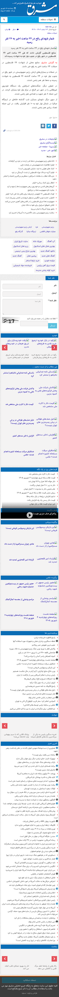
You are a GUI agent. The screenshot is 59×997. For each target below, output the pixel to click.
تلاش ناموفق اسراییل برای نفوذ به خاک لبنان (37, 205)
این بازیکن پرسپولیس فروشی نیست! (20, 528)
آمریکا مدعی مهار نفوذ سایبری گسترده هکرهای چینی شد (34, 907)
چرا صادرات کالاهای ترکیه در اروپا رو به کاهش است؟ (35, 940)
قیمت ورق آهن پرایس (46, 265)
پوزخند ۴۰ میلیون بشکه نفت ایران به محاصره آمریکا (36, 773)
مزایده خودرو (50, 260)
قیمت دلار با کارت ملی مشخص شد (19, 404)
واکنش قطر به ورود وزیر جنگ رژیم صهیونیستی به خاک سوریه (32, 648)
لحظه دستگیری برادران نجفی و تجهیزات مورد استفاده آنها (34, 641)
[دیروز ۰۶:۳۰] (43, 957)
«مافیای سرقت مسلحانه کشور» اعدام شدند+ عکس (19, 453)
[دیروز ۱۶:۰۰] (46, 588)
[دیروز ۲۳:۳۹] (29, 515)
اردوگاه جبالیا (31, 231)
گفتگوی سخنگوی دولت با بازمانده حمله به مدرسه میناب (34, 799)
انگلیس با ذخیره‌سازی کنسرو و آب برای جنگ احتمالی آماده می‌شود (30, 866)
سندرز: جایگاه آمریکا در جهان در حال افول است (37, 836)
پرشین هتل (31, 256)
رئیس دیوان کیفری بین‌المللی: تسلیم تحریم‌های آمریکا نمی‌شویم (31, 900)
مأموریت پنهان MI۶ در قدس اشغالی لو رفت (39, 821)
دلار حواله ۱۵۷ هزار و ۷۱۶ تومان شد (41, 481)
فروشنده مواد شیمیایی (22, 265)
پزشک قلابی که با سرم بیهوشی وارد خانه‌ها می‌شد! (16, 736)
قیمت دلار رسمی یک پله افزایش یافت (41, 500)
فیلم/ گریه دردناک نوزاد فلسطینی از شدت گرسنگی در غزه (33, 172)
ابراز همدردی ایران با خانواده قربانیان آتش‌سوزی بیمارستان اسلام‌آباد (29, 843)
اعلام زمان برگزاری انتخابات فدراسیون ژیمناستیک (37, 892)
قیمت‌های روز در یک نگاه (47, 469)
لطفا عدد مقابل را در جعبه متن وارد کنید (42, 318)
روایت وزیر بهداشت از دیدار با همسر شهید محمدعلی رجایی (33, 784)
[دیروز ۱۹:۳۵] (46, 377)
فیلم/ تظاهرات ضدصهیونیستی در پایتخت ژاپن (37, 164)
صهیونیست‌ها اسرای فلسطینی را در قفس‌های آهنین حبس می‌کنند (29, 201)
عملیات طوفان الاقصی (48, 231)
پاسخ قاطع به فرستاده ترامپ (44, 637)
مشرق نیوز (35, 7)
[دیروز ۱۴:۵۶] (46, 548)
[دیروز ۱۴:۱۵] (16, 725)
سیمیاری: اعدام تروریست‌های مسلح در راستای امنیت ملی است (31, 781)
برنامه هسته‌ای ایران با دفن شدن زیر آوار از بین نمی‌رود (34, 766)
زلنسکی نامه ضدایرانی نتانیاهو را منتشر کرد (18, 374)
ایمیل (54, 293)
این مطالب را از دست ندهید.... (44, 366)
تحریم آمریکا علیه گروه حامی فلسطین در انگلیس (37, 925)
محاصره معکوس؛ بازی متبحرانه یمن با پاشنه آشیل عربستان (33, 807)
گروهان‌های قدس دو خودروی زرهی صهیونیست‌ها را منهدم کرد (30, 186)
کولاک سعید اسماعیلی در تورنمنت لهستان (39, 788)
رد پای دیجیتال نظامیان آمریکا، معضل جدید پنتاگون (36, 936)
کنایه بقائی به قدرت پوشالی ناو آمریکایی (40, 777)
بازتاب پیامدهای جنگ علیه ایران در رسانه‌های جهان (36, 762)
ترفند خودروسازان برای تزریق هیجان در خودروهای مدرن (17, 356)
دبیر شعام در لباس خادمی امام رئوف (41, 697)
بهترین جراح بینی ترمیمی (25, 251)
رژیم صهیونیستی (48, 227)
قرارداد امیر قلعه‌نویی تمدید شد (21, 560)
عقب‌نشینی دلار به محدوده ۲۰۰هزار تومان (39, 489)
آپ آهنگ (51, 241)
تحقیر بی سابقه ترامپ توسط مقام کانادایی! (39, 705)
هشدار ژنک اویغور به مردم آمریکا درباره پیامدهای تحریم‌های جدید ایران (28, 903)
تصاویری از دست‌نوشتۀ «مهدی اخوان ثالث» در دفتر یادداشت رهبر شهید (32, 750)
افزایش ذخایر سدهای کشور (23, 436)
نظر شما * (52, 300)
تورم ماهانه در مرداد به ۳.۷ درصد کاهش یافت (37, 829)
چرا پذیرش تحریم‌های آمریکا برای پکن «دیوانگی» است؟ (34, 888)
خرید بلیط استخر (32, 260)
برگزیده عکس (51, 577)
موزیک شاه (37, 241)
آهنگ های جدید (48, 256)
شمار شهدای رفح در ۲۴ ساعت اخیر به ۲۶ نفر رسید (29, 40)
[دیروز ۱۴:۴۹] (46, 424)
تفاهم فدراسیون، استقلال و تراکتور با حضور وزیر (37, 929)
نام (55, 285)
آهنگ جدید (17, 256)
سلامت (54, 946)
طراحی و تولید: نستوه (29, 993)
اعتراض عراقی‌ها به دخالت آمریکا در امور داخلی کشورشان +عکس (31, 881)
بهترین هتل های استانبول (44, 246)
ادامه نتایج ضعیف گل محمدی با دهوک (41, 832)
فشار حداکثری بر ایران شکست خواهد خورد (39, 858)
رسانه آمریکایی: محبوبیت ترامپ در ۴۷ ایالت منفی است (34, 840)
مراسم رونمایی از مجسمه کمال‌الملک (19, 599)
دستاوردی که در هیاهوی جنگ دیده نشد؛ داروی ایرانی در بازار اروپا (30, 855)
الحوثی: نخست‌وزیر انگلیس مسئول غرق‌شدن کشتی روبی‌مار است (29, 197)
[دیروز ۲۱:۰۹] (43, 725)
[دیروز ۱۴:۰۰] (46, 604)
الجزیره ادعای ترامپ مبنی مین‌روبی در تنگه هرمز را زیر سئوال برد (31, 792)
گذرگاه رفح (19, 231)
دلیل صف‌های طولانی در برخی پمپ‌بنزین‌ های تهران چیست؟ (22, 421)
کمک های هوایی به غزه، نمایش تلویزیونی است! (36, 168)
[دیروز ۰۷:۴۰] (46, 620)
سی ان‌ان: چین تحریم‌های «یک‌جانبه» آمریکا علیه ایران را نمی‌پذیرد (30, 870)
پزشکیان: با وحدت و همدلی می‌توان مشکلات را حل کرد (34, 918)
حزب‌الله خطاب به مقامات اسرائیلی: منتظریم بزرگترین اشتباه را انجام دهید (30, 177)
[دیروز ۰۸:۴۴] (46, 456)
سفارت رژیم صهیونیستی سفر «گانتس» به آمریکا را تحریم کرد (31, 212)
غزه (37, 227)
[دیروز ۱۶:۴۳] (46, 409)
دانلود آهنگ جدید (48, 251)
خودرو (54, 335)
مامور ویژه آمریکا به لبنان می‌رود (42, 209)
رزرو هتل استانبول (20, 246)
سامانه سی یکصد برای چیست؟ (43, 754)
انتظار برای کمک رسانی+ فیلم (43, 182)
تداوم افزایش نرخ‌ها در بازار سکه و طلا (40, 496)
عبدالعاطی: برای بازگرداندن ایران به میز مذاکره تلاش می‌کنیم (32, 708)
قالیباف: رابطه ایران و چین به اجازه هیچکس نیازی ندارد (35, 825)
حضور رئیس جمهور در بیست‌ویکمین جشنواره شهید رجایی (19, 585)
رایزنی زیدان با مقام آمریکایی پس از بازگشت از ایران (36, 675)
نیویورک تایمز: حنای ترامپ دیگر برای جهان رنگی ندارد (35, 758)
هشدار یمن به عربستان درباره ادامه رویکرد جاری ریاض (35, 796)
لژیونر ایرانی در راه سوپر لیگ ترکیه (42, 682)
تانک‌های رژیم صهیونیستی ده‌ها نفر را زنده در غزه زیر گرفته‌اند (31, 161)
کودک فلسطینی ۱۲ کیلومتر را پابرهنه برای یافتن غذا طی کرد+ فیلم (30, 194)
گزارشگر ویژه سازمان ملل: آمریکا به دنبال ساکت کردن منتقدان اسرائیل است (30, 816)
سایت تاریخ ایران (21, 241)
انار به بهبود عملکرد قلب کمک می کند (17, 967)
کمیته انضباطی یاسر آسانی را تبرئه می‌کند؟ (39, 656)
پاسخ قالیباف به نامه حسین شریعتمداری (40, 686)
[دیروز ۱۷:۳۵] (46, 533)
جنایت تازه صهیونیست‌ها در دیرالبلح (41, 190)
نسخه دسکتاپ (29, 980)
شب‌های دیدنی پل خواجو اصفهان (42, 851)
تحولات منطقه (47, 19)
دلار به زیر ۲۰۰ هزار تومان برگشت (42, 485)
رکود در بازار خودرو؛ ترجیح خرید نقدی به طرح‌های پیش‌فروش (43, 356)
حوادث (54, 715)
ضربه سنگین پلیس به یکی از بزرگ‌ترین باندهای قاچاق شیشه (43, 736)
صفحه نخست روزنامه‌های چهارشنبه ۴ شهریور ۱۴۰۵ (19, 616)
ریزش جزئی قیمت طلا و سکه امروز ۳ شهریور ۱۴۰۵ (36, 492)
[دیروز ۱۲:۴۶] (46, 564)
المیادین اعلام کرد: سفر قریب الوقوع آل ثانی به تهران (35, 701)
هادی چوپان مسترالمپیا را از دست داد (19, 544)
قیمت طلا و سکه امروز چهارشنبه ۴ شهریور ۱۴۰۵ (37, 477)
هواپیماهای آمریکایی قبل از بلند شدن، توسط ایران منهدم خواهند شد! (29, 803)
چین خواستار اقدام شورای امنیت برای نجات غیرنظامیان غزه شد (32, 885)
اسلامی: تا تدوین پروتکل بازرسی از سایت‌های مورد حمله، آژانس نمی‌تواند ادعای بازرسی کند (33, 913)
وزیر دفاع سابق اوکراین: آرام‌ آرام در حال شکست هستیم (34, 671)
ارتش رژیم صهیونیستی (23, 227)
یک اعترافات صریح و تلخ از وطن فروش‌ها (39, 678)
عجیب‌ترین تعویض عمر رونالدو (43, 645)
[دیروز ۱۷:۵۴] (46, 393)
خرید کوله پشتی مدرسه (45, 270)
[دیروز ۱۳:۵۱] (46, 440)
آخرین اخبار (52, 743)
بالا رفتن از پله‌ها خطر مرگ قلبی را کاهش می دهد (45, 967)
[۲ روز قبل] (43, 345)
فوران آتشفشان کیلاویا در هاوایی (43, 873)
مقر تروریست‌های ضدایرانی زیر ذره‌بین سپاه (38, 693)
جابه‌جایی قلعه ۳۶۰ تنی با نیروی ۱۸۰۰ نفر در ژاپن (36, 652)
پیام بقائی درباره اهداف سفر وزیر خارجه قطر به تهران (35, 811)
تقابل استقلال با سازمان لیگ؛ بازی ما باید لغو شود (36, 877)
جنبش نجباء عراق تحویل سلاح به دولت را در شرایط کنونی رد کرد (31, 933)
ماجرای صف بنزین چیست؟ (43, 514)
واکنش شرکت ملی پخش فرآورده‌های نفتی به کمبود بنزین (20, 390)
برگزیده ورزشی (51, 522)
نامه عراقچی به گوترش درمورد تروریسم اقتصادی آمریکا (35, 862)
